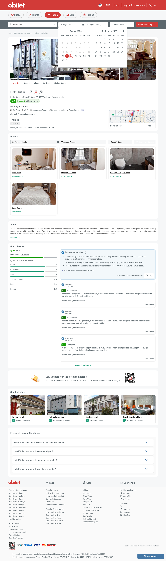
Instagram (126, 512)
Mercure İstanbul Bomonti (55, 505)
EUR (108, 5)
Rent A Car (87, 499)
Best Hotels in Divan (53, 524)
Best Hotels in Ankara (17, 496)
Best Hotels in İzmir (16, 499)
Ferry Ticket (87, 502)
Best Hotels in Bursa (16, 510)
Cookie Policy (88, 513)
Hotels (54, 15)
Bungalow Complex (16, 538)
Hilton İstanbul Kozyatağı (55, 496)
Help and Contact (89, 519)
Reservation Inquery (90, 522)
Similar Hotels (60, 83)
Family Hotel (13, 526)
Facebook (126, 509)
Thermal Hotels (14, 535)
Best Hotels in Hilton (53, 515)
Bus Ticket (87, 493)
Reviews (46, 83)
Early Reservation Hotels (17, 532)
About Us (86, 505)
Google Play (126, 496)
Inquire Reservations (134, 5)
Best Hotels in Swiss (53, 518)
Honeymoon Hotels (16, 529)
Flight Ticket (87, 496)
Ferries (90, 15)
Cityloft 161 (50, 502)
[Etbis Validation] (12, 546)
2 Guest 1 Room (118, 25)
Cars (71, 15)
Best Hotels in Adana (16, 516)
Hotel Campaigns (15, 519)
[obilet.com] (22, 7)
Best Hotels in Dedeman (55, 512)
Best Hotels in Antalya (17, 502)
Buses (17, 15)
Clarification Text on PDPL (92, 507)
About (36, 83)
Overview (16, 83)
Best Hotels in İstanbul (17, 493)
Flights (35, 15)
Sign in (152, 5)
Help (117, 5)
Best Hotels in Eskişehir (17, 507)
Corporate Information (91, 510)
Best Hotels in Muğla (16, 505)
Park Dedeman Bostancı (55, 493)
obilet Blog (126, 515)
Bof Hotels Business (53, 499)
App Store (126, 493)
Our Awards (87, 516)
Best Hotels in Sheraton (54, 521)
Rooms (27, 83)
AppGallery (126, 499)
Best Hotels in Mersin (16, 513)
